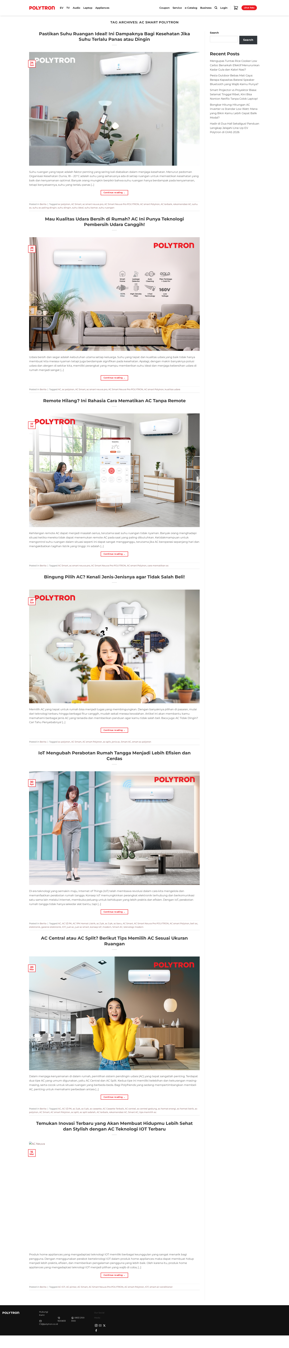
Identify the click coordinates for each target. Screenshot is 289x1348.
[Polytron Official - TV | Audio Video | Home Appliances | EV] (42, 8)
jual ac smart (82, 927)
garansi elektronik (51, 927)
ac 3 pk (109, 923)
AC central (130, 1108)
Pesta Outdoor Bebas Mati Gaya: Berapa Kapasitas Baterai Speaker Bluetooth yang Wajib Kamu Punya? (234, 80)
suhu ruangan (106, 207)
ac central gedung (147, 1108)
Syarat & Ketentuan (228, 1341)
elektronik (34, 927)
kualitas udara (172, 389)
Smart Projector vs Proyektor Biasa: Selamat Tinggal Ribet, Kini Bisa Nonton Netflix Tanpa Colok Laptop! (234, 94)
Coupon (164, 7)
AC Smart (76, 204)
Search (214, 32)
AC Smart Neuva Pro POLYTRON (121, 204)
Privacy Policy (207, 1341)
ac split (107, 741)
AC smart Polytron (150, 204)
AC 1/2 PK (67, 923)
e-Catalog (191, 7)
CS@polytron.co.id (48, 1324)
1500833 (62, 1321)
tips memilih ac (147, 1112)
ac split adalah (88, 1112)
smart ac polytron (141, 741)
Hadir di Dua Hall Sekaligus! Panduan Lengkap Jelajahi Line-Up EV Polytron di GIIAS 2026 (234, 128)
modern (107, 927)
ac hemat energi (167, 1108)
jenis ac (116, 741)
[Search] (216, 8)
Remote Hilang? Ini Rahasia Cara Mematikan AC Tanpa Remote (114, 400)
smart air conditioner (161, 1286)
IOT (64, 927)
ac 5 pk (85, 1108)
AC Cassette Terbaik (113, 1108)
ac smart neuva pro (92, 204)
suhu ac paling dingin (45, 207)
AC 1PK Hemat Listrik (84, 923)
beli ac (194, 923)
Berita (43, 204)
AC (59, 389)
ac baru (118, 923)
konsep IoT (96, 927)
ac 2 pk (100, 923)
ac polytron (64, 204)
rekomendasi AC (182, 204)
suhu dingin (64, 207)
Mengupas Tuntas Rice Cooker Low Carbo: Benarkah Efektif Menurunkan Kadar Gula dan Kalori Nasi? (235, 65)
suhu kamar (91, 207)
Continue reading (114, 192)
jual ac (70, 927)
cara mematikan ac (158, 565)
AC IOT (61, 1286)
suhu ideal (78, 207)
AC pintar (71, 1286)
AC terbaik (166, 204)
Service (177, 7)
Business (206, 7)
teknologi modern (133, 927)
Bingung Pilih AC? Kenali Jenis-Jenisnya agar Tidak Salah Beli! (114, 576)
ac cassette (96, 1108)
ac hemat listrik (185, 1108)
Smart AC (126, 741)
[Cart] (235, 8)
